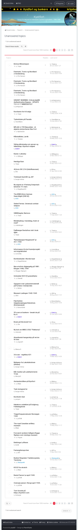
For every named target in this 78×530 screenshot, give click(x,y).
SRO (17, 295)
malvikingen (19, 225)
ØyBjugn (20, 156)
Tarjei (19, 66)
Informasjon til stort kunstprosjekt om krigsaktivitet (27, 250)
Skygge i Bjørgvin (21, 271)
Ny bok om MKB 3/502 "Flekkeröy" (27, 330)
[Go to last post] (56, 64)
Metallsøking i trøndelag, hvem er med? (26, 222)
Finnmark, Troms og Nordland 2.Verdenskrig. (25, 73)
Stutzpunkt (21, 462)
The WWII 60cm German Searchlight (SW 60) (23, 195)
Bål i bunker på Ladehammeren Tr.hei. (25, 373)
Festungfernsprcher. (21, 450)
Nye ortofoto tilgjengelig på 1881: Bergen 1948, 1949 (27, 267)
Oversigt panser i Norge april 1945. (27, 483)
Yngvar (20, 437)
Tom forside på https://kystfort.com (21, 492)
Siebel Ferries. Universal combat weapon (26, 205)
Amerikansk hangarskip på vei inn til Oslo (26, 338)
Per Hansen (21, 76)
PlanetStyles (28, 527)
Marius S (18, 349)
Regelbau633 (22, 189)
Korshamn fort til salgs (22, 112)
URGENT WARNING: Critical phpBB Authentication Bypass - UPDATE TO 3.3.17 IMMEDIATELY (27, 102)
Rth (17, 172)
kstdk (17, 445)
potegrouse (19, 106)
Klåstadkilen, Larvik (21, 137)
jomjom (18, 399)
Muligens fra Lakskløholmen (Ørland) (24, 363)
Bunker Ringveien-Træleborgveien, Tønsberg (27, 459)
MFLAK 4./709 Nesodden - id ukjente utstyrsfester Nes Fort (25, 128)
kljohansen (21, 131)
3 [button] (59, 50)
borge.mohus (20, 179)
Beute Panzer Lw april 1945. (24, 475)
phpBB (13, 527)
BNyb (19, 384)
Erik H (17, 149)
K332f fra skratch (20, 467)
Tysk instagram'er (20, 389)
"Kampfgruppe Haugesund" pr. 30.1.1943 (25, 241)
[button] (50, 50)
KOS (17, 198)
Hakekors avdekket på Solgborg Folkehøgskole (26, 406)
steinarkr (18, 332)
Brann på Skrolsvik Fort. (23, 322)
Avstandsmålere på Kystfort (24, 381)
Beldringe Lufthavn (21, 442)
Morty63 (18, 376)
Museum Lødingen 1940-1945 (25, 293)
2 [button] (56, 50)
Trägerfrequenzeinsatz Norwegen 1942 (26, 415)
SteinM (20, 278)
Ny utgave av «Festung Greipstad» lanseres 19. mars (27, 186)
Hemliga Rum (19, 161)
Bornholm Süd (19, 397)
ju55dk (20, 418)
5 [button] (64, 50)
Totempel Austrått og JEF (24, 177)
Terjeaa (20, 139)
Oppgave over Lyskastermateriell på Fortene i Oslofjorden (26, 285)
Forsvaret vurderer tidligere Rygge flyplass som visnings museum (27, 434)
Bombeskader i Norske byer (24, 259)
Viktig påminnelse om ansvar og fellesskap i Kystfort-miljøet (26, 145)
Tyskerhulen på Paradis (23, 119)
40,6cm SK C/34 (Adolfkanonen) (26, 169)
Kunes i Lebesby (20, 154)
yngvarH (20, 342)
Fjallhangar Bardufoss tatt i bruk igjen (26, 231)
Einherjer (18, 495)
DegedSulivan (22, 261)
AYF (19, 452)
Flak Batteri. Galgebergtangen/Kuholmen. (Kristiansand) (25, 303)
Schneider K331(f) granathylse (25, 276)
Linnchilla (18, 254)
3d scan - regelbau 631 (22, 355)
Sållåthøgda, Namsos (22, 213)
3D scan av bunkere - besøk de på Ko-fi (27, 313)
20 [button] (69, 50)
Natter (20, 288)
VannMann (19, 122)
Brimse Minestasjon (21, 64)
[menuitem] (18, 3)
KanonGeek (21, 307)
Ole (19, 324)
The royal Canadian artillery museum (24, 424)
